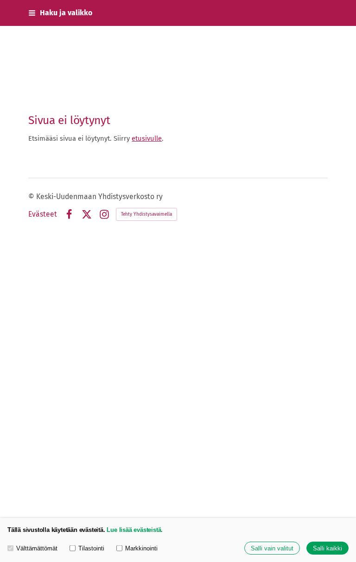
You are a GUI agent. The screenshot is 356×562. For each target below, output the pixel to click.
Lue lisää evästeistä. (135, 529)
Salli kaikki (327, 548)
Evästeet (42, 214)
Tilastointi (91, 548)
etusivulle (147, 138)
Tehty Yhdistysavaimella (146, 214)
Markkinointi (141, 548)
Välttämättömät (36, 548)
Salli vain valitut (272, 548)
